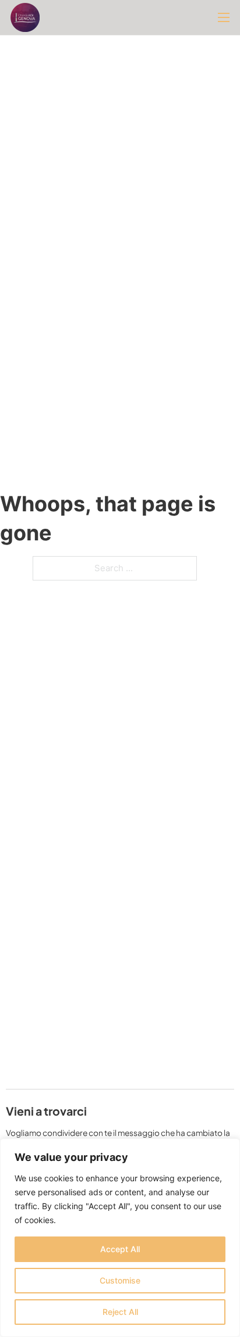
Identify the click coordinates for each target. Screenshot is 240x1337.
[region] (120, 1237)
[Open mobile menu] (224, 17)
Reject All (120, 1312)
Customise (120, 1280)
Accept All (120, 1249)
